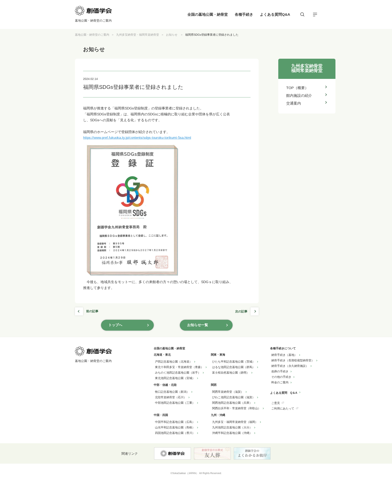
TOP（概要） (297, 88)
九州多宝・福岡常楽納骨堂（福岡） (235, 422)
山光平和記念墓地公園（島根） (175, 427)
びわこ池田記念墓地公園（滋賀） (233, 397)
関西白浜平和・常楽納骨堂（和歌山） (236, 408)
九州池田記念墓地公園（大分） (232, 427)
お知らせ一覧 (197, 325)
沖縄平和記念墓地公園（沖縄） (232, 433)
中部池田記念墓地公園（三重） (175, 402)
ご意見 (275, 403)
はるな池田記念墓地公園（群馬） (233, 367)
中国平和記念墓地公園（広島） (175, 422)
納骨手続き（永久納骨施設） (289, 365)
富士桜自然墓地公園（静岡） (230, 372)
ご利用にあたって (282, 408)
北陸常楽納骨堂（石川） (170, 397)
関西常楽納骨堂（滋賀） (228, 391)
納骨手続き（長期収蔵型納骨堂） (292, 360)
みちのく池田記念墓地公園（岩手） (178, 372)
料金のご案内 (279, 382)
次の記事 (241, 311)
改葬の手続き (279, 371)
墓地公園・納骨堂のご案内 (92, 34)
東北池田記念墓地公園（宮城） (175, 378)
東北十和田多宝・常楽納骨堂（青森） (179, 367)
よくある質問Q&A (275, 14)
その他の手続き (281, 376)
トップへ (115, 325)
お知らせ (172, 34)
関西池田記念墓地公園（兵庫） (232, 402)
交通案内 (293, 103)
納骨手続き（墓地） (284, 354)
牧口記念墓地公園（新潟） (172, 391)
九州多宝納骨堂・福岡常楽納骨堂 (137, 34)
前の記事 (92, 311)
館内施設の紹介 (299, 96)
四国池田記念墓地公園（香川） (175, 433)
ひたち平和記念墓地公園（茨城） (233, 361)
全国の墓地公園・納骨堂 (207, 14)
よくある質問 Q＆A (283, 392)
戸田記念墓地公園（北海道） (173, 361)
